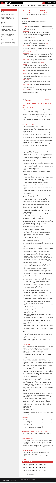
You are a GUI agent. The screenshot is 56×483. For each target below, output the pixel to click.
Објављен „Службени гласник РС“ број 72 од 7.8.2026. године (34, 468)
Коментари (3, 22)
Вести (2, 11)
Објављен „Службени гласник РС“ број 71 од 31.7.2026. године (34, 470)
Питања (2, 33)
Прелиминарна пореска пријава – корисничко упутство (7, 27)
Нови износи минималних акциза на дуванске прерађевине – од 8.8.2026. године (8, 18)
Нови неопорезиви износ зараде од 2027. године (9, 15)
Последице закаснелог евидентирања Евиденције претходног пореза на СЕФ (8, 43)
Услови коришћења (31, 479)
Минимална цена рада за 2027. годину (8, 12)
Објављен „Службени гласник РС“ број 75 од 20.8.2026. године (34, 464)
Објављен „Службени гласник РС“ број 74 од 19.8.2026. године (34, 465)
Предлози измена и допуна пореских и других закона (8, 24)
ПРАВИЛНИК (26, 31)
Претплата (26, 479)
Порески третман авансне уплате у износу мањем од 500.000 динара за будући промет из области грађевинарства (8, 36)
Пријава (49, 2)
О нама (22, 479)
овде (34, 37)
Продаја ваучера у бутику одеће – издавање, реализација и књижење (7, 40)
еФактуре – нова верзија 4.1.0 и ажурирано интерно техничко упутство (8, 30)
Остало (38, 14)
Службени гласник (44, 14)
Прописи (33, 14)
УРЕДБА (25, 26)
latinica (53, 2)
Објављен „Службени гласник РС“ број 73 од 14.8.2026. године (34, 467)
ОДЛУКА (25, 64)
